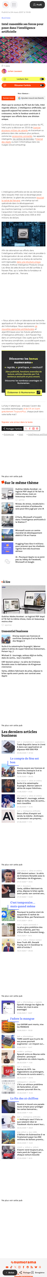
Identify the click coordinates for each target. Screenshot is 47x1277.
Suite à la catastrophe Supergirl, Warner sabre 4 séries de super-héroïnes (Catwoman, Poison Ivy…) (23, 649)
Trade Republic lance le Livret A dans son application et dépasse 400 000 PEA (31, 747)
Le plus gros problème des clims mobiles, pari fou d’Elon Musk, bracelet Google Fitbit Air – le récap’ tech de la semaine (31, 929)
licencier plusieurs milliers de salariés (21, 129)
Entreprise (9, 434)
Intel (21, 434)
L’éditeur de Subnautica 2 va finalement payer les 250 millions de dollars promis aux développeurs (31, 1137)
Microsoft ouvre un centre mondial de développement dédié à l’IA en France (28, 533)
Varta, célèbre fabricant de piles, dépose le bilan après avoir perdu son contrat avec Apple (22, 673)
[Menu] (13, 4)
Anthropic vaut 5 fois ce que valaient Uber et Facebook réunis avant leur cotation (30, 1122)
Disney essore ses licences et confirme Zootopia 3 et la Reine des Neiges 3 (28, 638)
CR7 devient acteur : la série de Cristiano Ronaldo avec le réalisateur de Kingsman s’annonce (21, 664)
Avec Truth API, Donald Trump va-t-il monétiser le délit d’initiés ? (29, 945)
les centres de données (23, 139)
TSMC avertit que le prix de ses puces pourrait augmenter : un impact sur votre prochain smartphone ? (31, 1041)
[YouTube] (7, 1267)
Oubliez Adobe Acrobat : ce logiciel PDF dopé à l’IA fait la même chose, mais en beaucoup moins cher (29, 493)
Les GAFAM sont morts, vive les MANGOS (30, 1025)
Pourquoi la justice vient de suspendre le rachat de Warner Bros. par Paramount (30, 914)
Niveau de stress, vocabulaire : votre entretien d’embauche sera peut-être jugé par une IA (30, 506)
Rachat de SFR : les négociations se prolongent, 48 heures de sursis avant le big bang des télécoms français (30, 1071)
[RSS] (31, 1267)
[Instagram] (19, 1267)
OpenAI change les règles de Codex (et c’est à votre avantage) (30, 1007)
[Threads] (40, 1267)
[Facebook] (23, 1267)
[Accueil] (5, 4)
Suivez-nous (8, 98)
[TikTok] (11, 1267)
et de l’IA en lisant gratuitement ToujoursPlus (21, 410)
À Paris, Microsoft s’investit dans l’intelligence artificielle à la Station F (30, 519)
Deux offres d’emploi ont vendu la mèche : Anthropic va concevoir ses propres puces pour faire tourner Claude (30, 816)
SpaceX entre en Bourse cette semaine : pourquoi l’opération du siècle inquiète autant (31, 1056)
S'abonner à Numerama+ (21, 392)
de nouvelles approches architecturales (19, 328)
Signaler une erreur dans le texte (17, 422)
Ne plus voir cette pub (12, 476)
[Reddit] (27, 1267)
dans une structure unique (28, 262)
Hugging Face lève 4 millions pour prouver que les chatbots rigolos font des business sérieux (30, 547)
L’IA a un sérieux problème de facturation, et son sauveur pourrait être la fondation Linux (30, 1087)
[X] (15, 1267)
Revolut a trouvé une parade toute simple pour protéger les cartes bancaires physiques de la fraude (30, 1106)
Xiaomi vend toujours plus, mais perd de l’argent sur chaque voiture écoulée (30, 1152)
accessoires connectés (22, 136)
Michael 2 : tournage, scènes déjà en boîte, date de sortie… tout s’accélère (22, 656)
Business (6, 18)
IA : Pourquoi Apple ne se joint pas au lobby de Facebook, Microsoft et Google (30, 559)
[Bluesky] (35, 1267)
